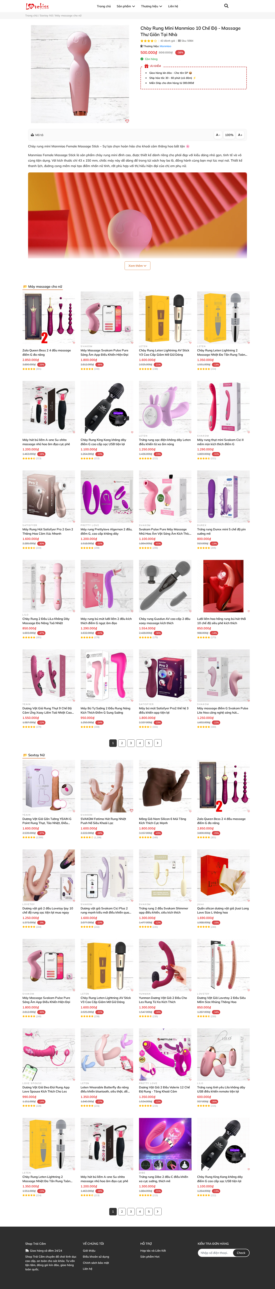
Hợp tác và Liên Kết (153, 1250)
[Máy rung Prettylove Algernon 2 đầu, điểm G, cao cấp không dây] (107, 496)
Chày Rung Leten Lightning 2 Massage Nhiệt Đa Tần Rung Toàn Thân (221, 354)
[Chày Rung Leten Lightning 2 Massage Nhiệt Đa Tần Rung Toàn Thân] (223, 317)
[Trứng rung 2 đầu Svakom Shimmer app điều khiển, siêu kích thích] (165, 875)
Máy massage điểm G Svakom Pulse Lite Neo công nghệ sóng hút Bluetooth (222, 712)
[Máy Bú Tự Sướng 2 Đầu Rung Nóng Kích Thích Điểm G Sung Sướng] (107, 675)
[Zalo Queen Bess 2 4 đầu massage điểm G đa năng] (48, 317)
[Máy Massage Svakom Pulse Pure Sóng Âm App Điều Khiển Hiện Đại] (107, 317)
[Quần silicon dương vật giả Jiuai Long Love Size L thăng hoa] (223, 875)
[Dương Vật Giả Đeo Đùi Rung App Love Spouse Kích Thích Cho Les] (48, 1054)
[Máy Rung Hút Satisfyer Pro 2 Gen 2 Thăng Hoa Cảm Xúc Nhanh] (48, 496)
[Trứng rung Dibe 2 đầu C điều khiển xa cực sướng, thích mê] (165, 1144)
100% (229, 135)
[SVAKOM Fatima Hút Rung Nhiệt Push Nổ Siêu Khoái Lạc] (107, 786)
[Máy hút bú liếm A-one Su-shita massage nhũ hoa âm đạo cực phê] (48, 407)
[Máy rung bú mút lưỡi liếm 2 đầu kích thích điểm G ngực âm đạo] (107, 586)
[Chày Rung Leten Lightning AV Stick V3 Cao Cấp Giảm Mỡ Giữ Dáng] (165, 317)
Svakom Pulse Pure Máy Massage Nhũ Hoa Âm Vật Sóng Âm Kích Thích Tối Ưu (165, 533)
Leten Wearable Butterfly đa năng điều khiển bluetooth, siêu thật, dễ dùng (105, 1091)
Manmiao (165, 46)
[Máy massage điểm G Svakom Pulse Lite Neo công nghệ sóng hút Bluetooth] (223, 675)
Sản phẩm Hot (149, 1256)
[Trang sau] (158, 743)
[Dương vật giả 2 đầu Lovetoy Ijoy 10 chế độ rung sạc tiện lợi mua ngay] (48, 875)
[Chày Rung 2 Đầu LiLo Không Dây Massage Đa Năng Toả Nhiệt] (48, 586)
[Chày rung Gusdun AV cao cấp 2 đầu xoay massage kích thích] (165, 586)
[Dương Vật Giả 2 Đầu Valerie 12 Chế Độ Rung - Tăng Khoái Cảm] (165, 1054)
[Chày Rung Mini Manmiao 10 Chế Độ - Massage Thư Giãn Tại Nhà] (80, 74)
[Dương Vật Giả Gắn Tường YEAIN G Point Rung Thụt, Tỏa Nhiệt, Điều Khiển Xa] (48, 786)
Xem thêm (136, 266)
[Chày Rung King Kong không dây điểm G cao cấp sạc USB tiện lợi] (107, 407)
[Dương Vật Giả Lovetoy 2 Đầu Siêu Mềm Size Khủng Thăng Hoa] (223, 965)
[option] (80, 74)
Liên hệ (87, 1269)
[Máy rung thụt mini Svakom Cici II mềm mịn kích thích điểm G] (223, 407)
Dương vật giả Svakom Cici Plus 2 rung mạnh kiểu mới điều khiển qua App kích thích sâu (105, 912)
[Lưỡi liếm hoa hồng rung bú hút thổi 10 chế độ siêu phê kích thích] (223, 586)
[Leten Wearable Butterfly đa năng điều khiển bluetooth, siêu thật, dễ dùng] (107, 1054)
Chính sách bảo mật (96, 1263)
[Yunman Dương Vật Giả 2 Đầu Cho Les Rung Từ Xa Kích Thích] (165, 965)
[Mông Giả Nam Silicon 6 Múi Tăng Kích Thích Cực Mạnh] (165, 786)
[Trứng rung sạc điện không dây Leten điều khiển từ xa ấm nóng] (165, 407)
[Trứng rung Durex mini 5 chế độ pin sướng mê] (223, 496)
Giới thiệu (89, 1250)
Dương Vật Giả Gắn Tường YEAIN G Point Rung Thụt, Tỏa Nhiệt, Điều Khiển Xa (46, 823)
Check (241, 1253)
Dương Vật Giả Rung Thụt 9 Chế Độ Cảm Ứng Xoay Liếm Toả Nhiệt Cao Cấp (47, 712)
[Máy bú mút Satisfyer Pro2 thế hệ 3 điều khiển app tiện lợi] (165, 675)
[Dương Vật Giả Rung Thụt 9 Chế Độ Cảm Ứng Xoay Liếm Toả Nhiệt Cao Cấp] (48, 675)
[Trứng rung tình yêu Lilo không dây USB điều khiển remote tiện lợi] (223, 1054)
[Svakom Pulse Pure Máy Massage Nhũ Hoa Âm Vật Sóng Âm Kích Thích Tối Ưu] (165, 496)
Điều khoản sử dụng (96, 1256)
